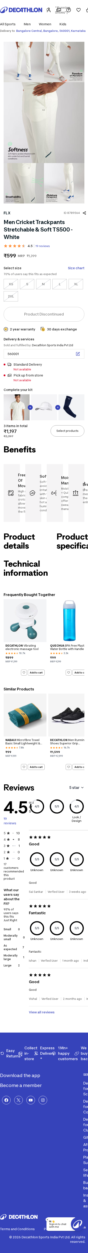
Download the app (20, 1075)
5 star (74, 787)
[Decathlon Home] (21, 10)
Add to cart (36, 672)
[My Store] (58, 10)
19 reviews (42, 246)
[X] (18, 1100)
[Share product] (84, 213)
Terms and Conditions (17, 1229)
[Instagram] (43, 1100)
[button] (9, 24)
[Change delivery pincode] (78, 354)
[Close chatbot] (47, 1219)
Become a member (21, 1085)
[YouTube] (30, 1100)
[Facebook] (6, 1100)
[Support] (68, 10)
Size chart (76, 268)
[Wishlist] (78, 10)
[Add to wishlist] (24, 673)
